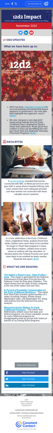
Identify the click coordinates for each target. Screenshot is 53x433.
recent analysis (17, 181)
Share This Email (28, 373)
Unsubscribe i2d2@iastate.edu (26, 410)
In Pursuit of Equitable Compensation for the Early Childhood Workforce (25, 291)
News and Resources (26, 365)
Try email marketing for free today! (26, 429)
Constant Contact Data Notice (32, 413)
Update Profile (15, 413)
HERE (13, 116)
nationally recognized (34, 107)
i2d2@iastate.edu (29, 416)
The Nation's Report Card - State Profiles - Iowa (25, 276)
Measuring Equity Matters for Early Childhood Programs (22, 308)
